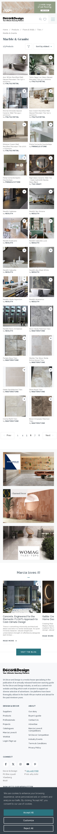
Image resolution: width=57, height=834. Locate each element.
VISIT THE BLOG (28, 652)
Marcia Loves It (10, 732)
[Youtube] (28, 764)
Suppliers (7, 711)
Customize (28, 820)
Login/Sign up (9, 741)
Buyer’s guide (34, 716)
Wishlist (6, 737)
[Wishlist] (45, 19)
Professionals (9, 720)
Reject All (28, 828)
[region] (28, 810)
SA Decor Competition (38, 735)
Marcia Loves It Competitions (35, 729)
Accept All (28, 812)
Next (48, 435)
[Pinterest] (35, 764)
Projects (6, 724)
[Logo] (20, 19)
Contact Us (33, 720)
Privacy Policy (34, 748)
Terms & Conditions (37, 743)
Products (7, 716)
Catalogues (8, 728)
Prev (9, 435)
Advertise (32, 724)
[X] (13, 764)
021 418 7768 (32, 771)
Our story (32, 711)
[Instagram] (20, 764)
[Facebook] (6, 764)
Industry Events (35, 739)
